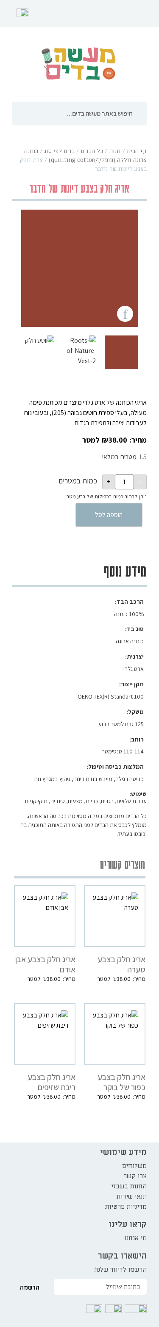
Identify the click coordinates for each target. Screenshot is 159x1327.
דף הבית (137, 151)
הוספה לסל (109, 514)
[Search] (141, 113)
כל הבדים (92, 151)
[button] (147, 14)
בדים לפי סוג (59, 151)
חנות (115, 151)
